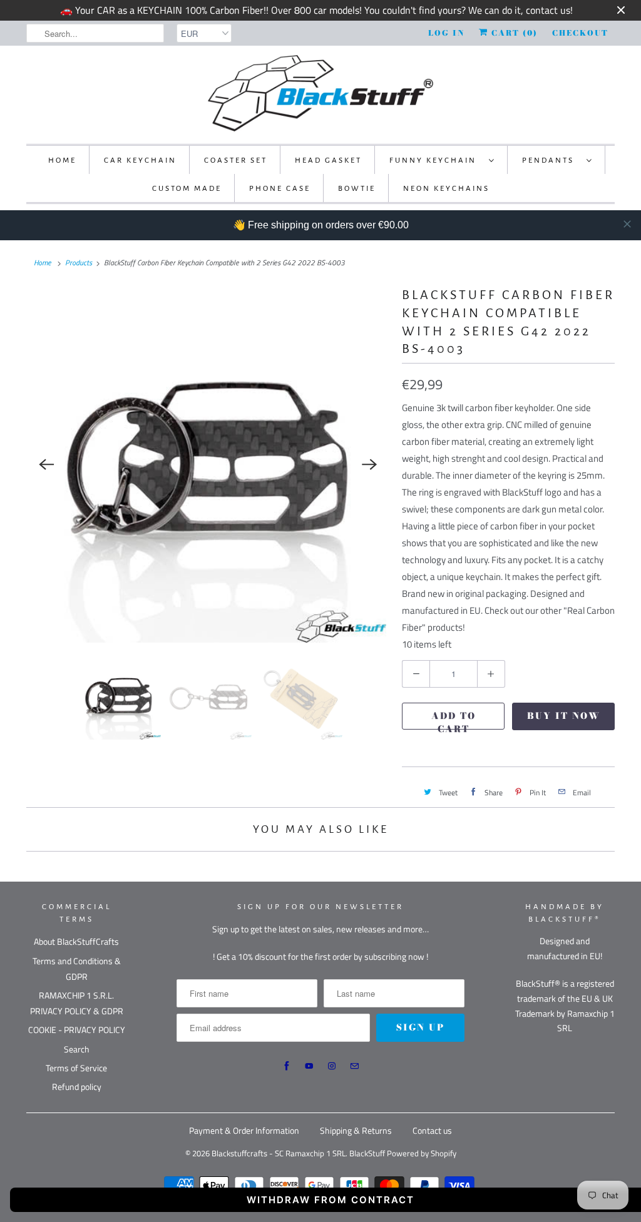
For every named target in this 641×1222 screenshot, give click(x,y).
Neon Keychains (446, 189)
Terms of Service (76, 1067)
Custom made (187, 189)
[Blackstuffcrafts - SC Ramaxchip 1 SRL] (320, 93)
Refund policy (76, 1086)
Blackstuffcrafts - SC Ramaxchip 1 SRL (279, 1153)
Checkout (580, 33)
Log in (446, 33)
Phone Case (279, 189)
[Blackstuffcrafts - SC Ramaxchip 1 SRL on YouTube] (309, 1066)
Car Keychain (140, 160)
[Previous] (46, 464)
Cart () (513, 33)
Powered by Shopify (421, 1153)
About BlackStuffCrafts (76, 941)
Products (78, 262)
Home (62, 160)
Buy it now (563, 716)
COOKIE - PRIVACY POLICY (76, 1029)
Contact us (432, 1130)
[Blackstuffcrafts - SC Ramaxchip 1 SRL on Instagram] (332, 1066)
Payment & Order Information (244, 1130)
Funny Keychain (436, 160)
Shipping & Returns (356, 1130)
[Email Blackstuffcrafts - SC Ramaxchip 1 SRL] (354, 1066)
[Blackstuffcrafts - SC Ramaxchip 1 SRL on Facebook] (287, 1066)
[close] (627, 224)
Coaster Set (235, 160)
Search (77, 1049)
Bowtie (357, 189)
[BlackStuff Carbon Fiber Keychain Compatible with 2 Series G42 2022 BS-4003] (207, 464)
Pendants (551, 160)
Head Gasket (328, 160)
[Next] (369, 464)
